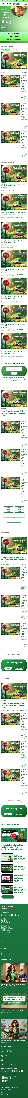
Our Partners (3, 943)
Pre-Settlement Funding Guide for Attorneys (9, 932)
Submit (14, 373)
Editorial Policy (4, 953)
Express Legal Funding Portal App (7, 928)
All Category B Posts (14, 800)
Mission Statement (4, 939)
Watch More (7, 897)
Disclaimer (3, 952)
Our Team (3, 940)
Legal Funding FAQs (4, 931)
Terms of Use (3, 955)
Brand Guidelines (4, 943)
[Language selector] (22, 3)
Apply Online (19, 668)
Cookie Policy (3, 951)
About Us (3, 938)
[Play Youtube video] (14, 835)
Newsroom (3, 941)
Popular (15, 49)
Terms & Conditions (12, 1094)
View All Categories (14, 524)
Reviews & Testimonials (5, 944)
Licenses (2, 949)
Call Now (8, 668)
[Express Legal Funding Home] (7, 4)
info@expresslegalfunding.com (11, 1064)
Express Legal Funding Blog (6, 926)
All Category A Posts (14, 654)
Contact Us (3, 945)
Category (8, 507)
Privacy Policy (3, 950)
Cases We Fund (4, 920)
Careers (2, 942)
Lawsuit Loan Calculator (5, 933)
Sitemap (2, 934)
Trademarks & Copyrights (5, 954)
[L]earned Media (9, 1092)
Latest (6, 49)
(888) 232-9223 (7, 1055)
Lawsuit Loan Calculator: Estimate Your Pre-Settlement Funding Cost (12, 847)
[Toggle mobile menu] (25, 4)
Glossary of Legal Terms (5, 927)
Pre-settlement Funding (5, 922)
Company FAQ (3, 929)
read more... (21, 188)
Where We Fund (4, 921)
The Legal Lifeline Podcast (6, 930)
